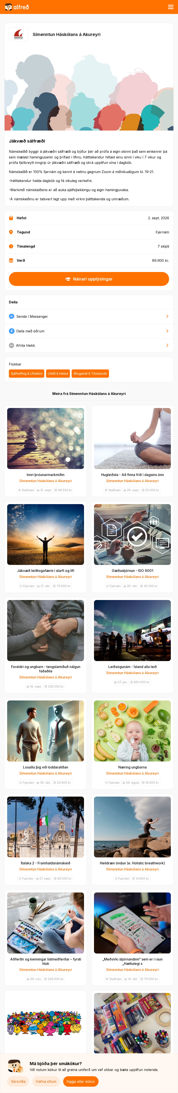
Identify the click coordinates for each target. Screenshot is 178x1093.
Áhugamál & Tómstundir (90, 373)
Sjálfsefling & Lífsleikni (26, 373)
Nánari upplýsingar (93, 279)
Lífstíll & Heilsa (58, 373)
